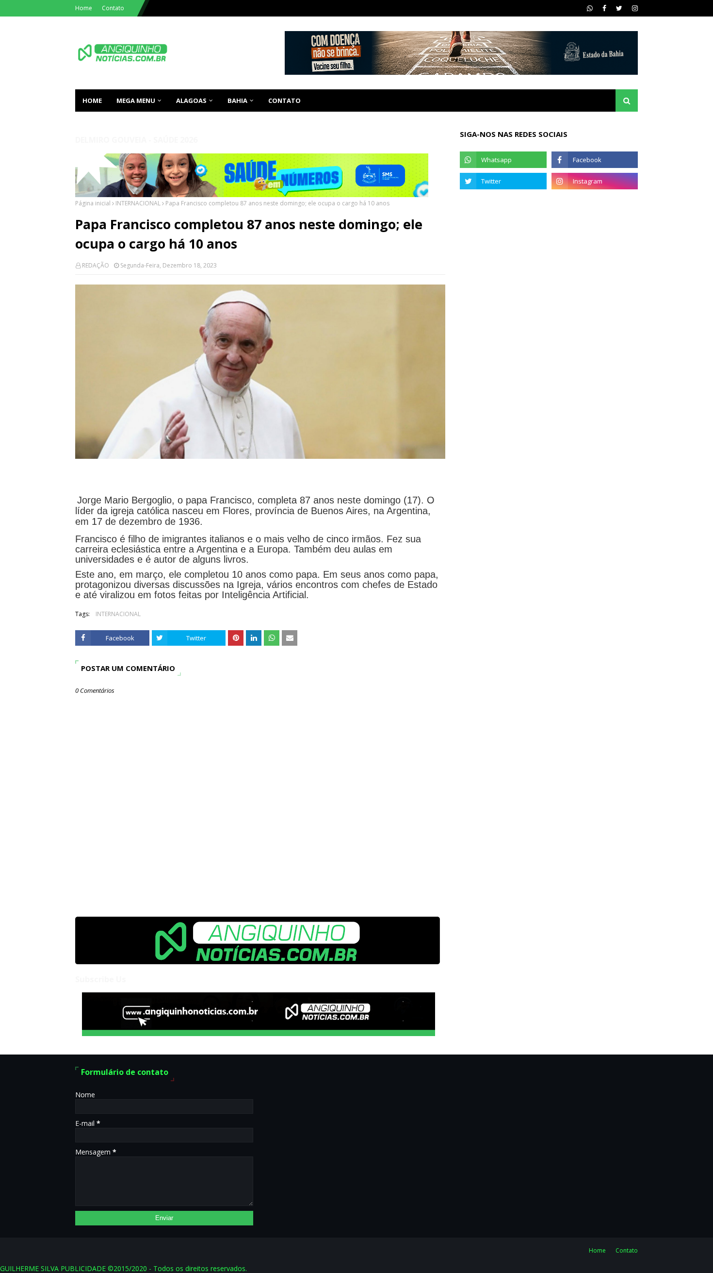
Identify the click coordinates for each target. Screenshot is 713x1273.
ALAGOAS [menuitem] (191, 100)
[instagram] (634, 8)
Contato (113, 8)
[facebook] (604, 8)
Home (83, 8)
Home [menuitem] (92, 100)
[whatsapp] (589, 8)
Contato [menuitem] (284, 100)
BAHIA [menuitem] (237, 100)
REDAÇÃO (95, 265)
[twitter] (619, 8)
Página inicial (93, 203)
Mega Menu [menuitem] (135, 100)
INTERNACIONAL (138, 203)
